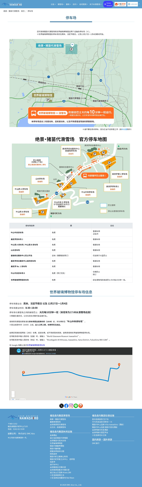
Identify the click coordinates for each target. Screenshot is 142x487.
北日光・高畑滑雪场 (58, 427)
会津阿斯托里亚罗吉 (100, 432)
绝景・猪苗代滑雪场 (58, 419)
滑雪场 (60, 4)
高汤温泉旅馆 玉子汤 (100, 419)
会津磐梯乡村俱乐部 (58, 467)
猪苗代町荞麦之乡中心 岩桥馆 (62, 459)
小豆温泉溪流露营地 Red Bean (62, 477)
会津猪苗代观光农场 (58, 440)
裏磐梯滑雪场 (55, 421)
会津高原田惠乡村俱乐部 (59, 469)
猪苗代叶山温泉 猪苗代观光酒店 (104, 427)
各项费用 (82, 4)
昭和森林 (53, 453)
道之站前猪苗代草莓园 (59, 438)
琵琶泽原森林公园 (57, 451)
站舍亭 (52, 461)
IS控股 (16, 437)
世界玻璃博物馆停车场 (36, 345)
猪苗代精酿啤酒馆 (57, 445)
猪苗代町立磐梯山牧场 (59, 456)
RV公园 (124, 129)
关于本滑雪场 (95, 4)
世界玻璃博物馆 (56, 443)
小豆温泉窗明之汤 (57, 475)
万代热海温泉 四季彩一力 (102, 421)
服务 (68, 4)
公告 (52, 4)
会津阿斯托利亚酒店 (100, 429)
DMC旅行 (95, 443)
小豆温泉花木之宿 (99, 435)
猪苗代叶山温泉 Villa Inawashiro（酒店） (108, 424)
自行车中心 (54, 464)
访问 (74, 4)
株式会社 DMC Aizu (26, 433)
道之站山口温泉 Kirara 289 (60, 472)
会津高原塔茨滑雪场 (58, 424)
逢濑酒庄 (53, 435)
